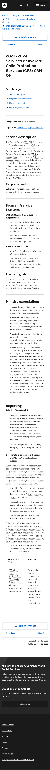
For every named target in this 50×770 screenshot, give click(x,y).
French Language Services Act (30, 127)
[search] (28, 5)
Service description (17, 94)
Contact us (25, 703)
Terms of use (7, 753)
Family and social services (23, 15)
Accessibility (7, 730)
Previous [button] (11, 45)
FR (21, 5)
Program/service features (20, 98)
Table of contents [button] (31, 38)
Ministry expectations (18, 103)
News (4, 742)
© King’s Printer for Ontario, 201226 (18, 759)
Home (5, 15)
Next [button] (40, 45)
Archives (5, 736)
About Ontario (8, 724)
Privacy (5, 748)
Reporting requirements (19, 107)
